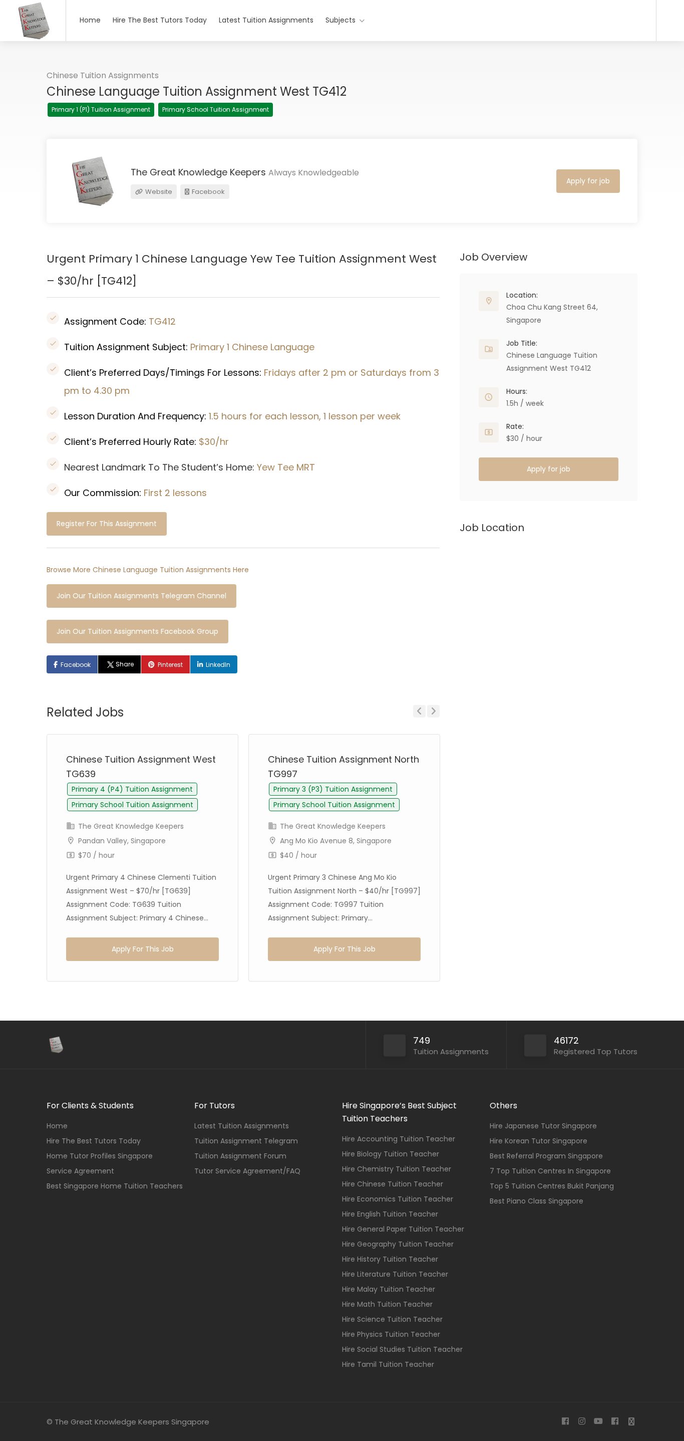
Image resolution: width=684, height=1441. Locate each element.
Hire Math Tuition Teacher (387, 1304)
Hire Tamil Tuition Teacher (388, 1364)
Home (90, 20)
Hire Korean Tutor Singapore (538, 1141)
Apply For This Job (143, 949)
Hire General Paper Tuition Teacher (403, 1229)
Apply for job (588, 181)
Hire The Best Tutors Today (160, 20)
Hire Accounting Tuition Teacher (398, 1139)
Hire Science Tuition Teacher (392, 1319)
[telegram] (631, 1421)
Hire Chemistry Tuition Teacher (396, 1169)
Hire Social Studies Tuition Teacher (402, 1349)
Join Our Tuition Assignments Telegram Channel (141, 596)
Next (433, 711)
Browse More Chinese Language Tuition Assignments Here (148, 570)
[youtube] (598, 1421)
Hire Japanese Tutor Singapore (543, 1126)
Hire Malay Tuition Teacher (388, 1289)
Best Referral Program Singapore (546, 1156)
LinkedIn (218, 664)
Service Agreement (80, 1171)
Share (125, 664)
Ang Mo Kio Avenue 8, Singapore (336, 841)
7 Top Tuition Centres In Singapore (550, 1171)
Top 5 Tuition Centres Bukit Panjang (552, 1186)
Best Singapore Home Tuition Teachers (115, 1186)
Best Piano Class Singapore (536, 1201)
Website (158, 191)
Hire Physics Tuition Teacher (391, 1334)
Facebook (207, 191)
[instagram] (581, 1421)
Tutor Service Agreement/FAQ (247, 1171)
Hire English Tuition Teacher (390, 1214)
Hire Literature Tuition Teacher (395, 1274)
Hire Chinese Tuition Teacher (392, 1184)
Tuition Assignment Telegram (246, 1141)
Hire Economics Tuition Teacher (397, 1199)
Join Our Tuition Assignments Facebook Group (137, 631)
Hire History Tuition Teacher (390, 1259)
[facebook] (565, 1421)
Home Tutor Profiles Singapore (100, 1156)
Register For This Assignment (107, 524)
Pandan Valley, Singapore (122, 841)
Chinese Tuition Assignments (103, 75)
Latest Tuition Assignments (266, 20)
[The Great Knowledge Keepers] (33, 38)
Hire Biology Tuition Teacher (390, 1154)
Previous (419, 711)
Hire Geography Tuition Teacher (398, 1244)
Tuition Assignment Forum (240, 1156)
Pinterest (170, 664)
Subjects (340, 20)
